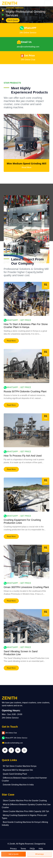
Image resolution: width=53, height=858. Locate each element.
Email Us (26, 42)
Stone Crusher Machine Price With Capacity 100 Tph (26, 811)
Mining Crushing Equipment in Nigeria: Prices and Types (24, 816)
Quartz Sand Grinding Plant (15, 774)
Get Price (29, 55)
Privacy (13, 849)
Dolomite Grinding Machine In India (18, 785)
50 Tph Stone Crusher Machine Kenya (19, 766)
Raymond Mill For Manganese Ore (18, 770)
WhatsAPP (30, 28)
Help (41, 849)
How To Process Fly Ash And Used (23, 455)
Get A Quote (13, 20)
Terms (23, 849)
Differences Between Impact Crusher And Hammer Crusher (24, 779)
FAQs (32, 849)
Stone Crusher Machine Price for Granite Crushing (25, 801)
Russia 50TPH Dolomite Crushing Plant (25, 391)
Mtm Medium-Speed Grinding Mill (26, 163)
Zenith (12, 844)
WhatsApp (12, 320)
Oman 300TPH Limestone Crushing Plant (26, 587)
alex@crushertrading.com (28, 47)
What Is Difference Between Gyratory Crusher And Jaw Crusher (26, 805)
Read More (26, 167)
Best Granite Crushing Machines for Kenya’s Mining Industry (25, 823)
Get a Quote (13, 854)
